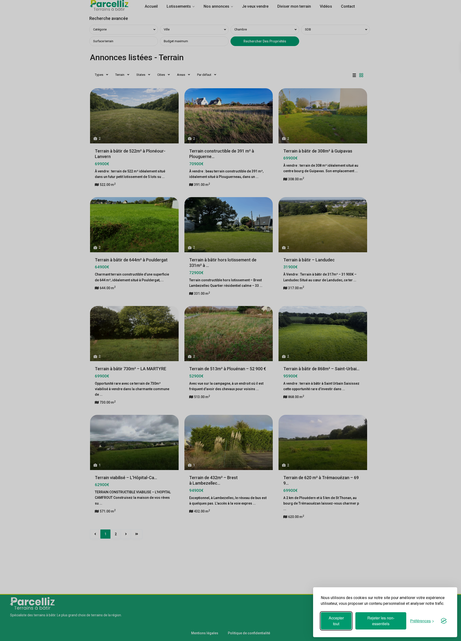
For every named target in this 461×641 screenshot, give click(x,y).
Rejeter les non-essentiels (380, 620)
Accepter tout (336, 620)
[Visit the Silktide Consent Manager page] (443, 621)
